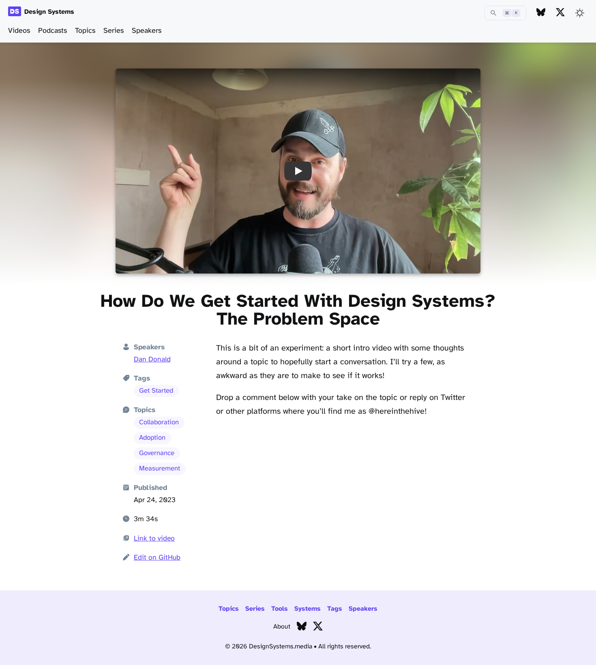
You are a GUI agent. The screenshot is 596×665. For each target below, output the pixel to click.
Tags (334, 608)
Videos (19, 31)
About (281, 626)
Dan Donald (152, 359)
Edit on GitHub (157, 557)
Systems (307, 608)
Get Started (156, 390)
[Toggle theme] (580, 13)
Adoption (152, 437)
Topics (85, 31)
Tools (279, 608)
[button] (298, 171)
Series (113, 31)
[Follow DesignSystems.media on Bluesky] (541, 12)
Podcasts (52, 31)
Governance (156, 453)
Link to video (154, 538)
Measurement (159, 468)
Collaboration (159, 422)
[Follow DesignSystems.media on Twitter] (560, 12)
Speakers (146, 31)
